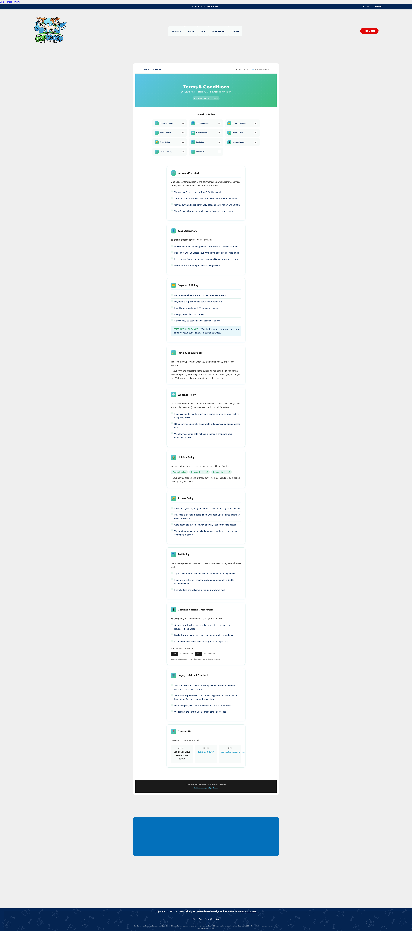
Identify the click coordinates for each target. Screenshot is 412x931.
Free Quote (369, 31)
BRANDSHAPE (249, 911)
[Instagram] (368, 6)
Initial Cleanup (169, 132)
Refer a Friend (218, 31)
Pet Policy (206, 142)
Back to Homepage (200, 788)
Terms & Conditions (212, 919)
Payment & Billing (242, 123)
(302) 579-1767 (206, 751)
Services (175, 31)
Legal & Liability (169, 151)
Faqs (203, 31)
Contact (235, 31)
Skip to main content (10, 2)
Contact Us (206, 151)
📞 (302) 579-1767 (242, 69)
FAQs (210, 788)
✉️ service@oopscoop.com (261, 69)
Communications (242, 142)
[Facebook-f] (363, 6)
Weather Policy (206, 132)
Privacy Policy (197, 919)
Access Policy (169, 142)
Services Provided (169, 123)
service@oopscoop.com (233, 751)
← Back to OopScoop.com (151, 69)
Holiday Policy (242, 132)
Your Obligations (206, 123)
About (191, 31)
